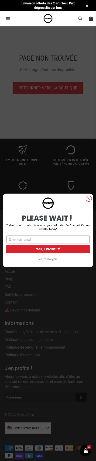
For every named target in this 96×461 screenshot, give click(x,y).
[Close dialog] (89, 199)
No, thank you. (48, 259)
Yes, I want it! (48, 249)
